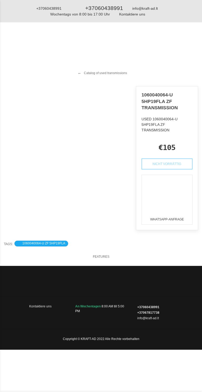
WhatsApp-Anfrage (167, 219)
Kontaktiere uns (132, 14)
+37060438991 (104, 8)
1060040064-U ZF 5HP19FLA (43, 243)
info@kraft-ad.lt (145, 8)
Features (101, 257)
